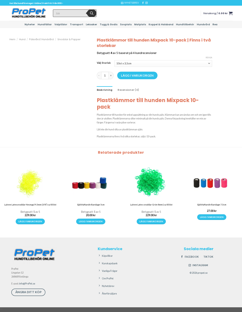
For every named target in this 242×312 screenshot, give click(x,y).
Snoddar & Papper (69, 39)
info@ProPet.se (27, 283)
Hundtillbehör (185, 24)
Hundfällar (45, 24)
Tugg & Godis (108, 24)
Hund (22, 39)
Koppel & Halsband (161, 24)
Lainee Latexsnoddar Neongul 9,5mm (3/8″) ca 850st (30, 204)
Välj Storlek (104, 63)
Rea (215, 24)
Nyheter (30, 24)
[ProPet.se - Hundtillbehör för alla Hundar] (28, 13)
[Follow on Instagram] (146, 3)
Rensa (209, 57)
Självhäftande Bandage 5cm (91, 204)
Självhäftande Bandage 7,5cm (211, 204)
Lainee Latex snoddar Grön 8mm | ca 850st (151, 204)
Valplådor (60, 24)
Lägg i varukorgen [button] (30, 221)
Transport (76, 24)
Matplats (140, 24)
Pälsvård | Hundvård (41, 39)
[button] (130, 3)
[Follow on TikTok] (150, 3)
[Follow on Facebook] (143, 3)
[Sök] (91, 13)
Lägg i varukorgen (137, 75)
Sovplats (126, 24)
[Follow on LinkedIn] (154, 3)
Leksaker (91, 24)
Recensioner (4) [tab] (128, 89)
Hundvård (203, 24)
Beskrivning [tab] (104, 89)
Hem (12, 39)
